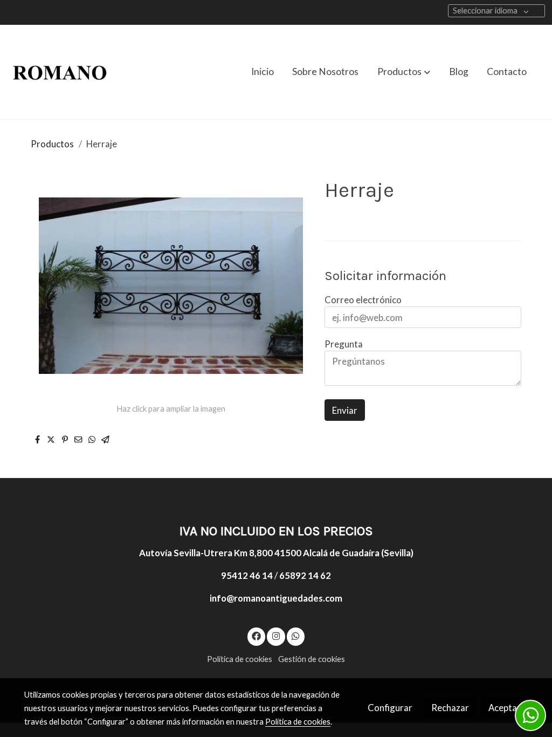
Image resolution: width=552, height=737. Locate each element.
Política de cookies (239, 659)
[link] (59, 72)
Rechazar (450, 707)
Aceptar (504, 707)
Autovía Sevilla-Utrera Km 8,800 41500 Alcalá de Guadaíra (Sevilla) (276, 552)
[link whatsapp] (296, 635)
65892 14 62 (305, 575)
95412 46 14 (247, 575)
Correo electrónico (363, 299)
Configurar (390, 707)
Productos (52, 143)
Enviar (344, 410)
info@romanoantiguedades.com (276, 598)
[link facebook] (256, 635)
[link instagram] (276, 635)
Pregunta (344, 344)
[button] (403, 71)
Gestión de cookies (311, 659)
